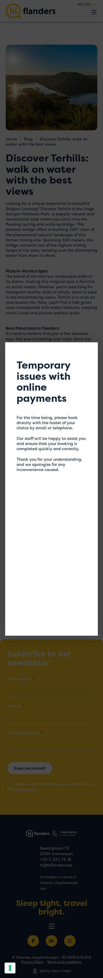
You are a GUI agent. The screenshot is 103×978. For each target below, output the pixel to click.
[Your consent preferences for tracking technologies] (10, 968)
